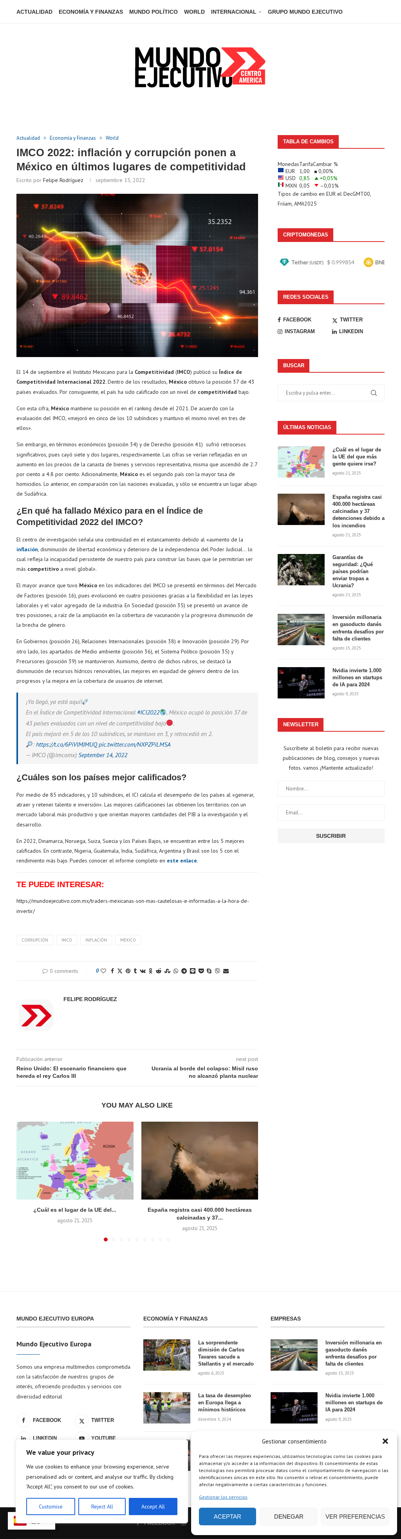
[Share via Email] (226, 970)
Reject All (102, 1506)
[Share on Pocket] (201, 970)
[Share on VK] (143, 970)
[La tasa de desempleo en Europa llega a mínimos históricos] (166, 1408)
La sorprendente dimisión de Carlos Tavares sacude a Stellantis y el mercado (226, 1353)
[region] (102, 1481)
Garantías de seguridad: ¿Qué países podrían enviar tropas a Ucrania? (352, 571)
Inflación (96, 940)
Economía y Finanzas (91, 12)
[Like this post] (103, 970)
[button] (385, 1441)
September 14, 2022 (102, 755)
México (128, 940)
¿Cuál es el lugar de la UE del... (74, 1210)
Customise (51, 1506)
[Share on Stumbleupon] (167, 970)
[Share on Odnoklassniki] (151, 970)
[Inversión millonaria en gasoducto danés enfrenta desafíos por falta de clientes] (301, 629)
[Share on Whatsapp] (175, 970)
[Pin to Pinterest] (128, 970)
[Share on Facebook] (112, 970)
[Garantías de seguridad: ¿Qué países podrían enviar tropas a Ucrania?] (301, 569)
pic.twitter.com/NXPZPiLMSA (135, 744)
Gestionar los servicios (223, 1497)
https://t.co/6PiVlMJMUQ (66, 744)
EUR (331, 193)
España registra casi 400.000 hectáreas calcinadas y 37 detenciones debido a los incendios (358, 511)
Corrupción (35, 940)
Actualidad (34, 12)
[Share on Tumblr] (135, 970)
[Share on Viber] (217, 970)
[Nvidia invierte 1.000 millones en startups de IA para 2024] (301, 682)
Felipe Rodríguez (63, 180)
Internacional (233, 12)
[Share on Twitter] (120, 970)
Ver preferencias (355, 1516)
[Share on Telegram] (184, 970)
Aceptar (227, 1516)
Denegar (288, 1516)
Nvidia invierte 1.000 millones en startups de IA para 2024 (357, 677)
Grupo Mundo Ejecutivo (305, 12)
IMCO (66, 940)
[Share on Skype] (209, 970)
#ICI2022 (148, 712)
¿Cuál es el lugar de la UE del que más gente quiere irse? (356, 457)
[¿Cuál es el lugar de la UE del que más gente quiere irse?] (75, 1161)
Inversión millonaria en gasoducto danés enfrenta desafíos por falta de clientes (358, 628)
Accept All (153, 1506)
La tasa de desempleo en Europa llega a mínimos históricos (224, 1403)
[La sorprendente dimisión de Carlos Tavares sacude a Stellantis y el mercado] (166, 1355)
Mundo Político (153, 12)
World (194, 12)
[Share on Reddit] (158, 970)
